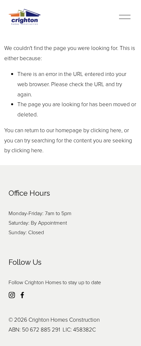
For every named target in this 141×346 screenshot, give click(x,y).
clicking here (106, 130)
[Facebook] (22, 295)
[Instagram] (12, 295)
